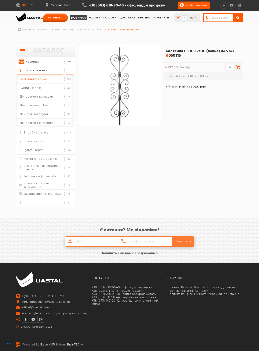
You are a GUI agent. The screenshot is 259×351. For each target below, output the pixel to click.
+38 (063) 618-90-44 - (124, 297)
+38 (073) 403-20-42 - (125, 302)
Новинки (78, 17)
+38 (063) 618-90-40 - (127, 5)
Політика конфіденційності (186, 294)
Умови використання (223, 294)
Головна (173, 287)
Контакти (161, 17)
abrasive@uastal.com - (54, 313)
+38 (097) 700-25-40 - (124, 294)
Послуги (109, 17)
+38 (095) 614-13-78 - (118, 290)
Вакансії (187, 290)
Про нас (144, 17)
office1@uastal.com (35, 307)
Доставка (127, 17)
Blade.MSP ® (49, 344)
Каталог (54, 17)
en (31, 5)
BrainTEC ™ (75, 344)
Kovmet (94, 17)
